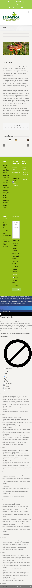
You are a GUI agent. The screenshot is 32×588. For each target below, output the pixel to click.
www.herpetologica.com (16, 171)
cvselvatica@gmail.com (16, 4)
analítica (7, 386)
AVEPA (4, 169)
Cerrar (1, 309)
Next (27, 35)
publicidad (7, 390)
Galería (8, 140)
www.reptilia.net (16, 172)
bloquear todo (8, 368)
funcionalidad (8, 383)
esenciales (7, 376)
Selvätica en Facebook (15, 168)
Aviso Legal (24, 168)
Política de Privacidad (25, 173)
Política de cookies (25, 178)
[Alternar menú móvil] (28, 12)
